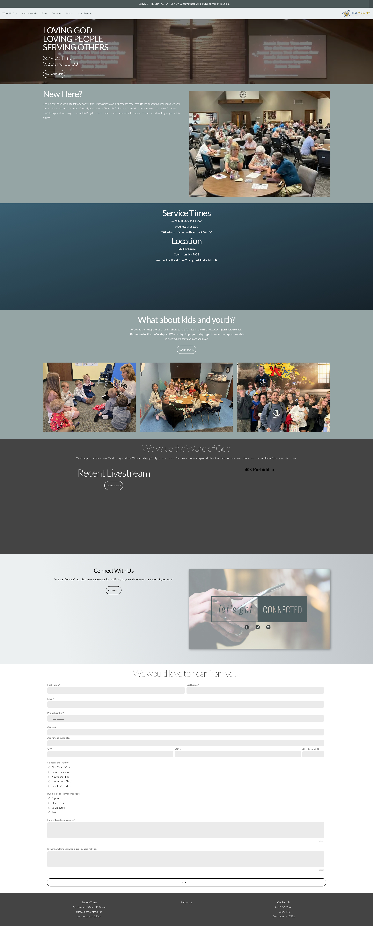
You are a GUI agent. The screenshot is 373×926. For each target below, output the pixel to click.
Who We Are (9, 13)
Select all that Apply (57, 762)
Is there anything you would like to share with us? (72, 848)
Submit (186, 882)
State (178, 748)
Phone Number (55, 712)
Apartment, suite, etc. (58, 737)
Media (69, 13)
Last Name (192, 684)
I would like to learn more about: (63, 793)
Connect (56, 13)
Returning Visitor (61, 772)
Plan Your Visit (54, 74)
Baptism (56, 798)
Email (50, 698)
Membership (58, 802)
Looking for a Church (62, 781)
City (49, 748)
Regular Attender (61, 786)
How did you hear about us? (61, 819)
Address (51, 726)
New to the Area (60, 776)
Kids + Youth (29, 13)
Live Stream (85, 13)
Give (44, 13)
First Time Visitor (61, 767)
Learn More (186, 349)
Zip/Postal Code (310, 748)
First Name (53, 684)
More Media (114, 485)
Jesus (55, 812)
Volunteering (58, 807)
